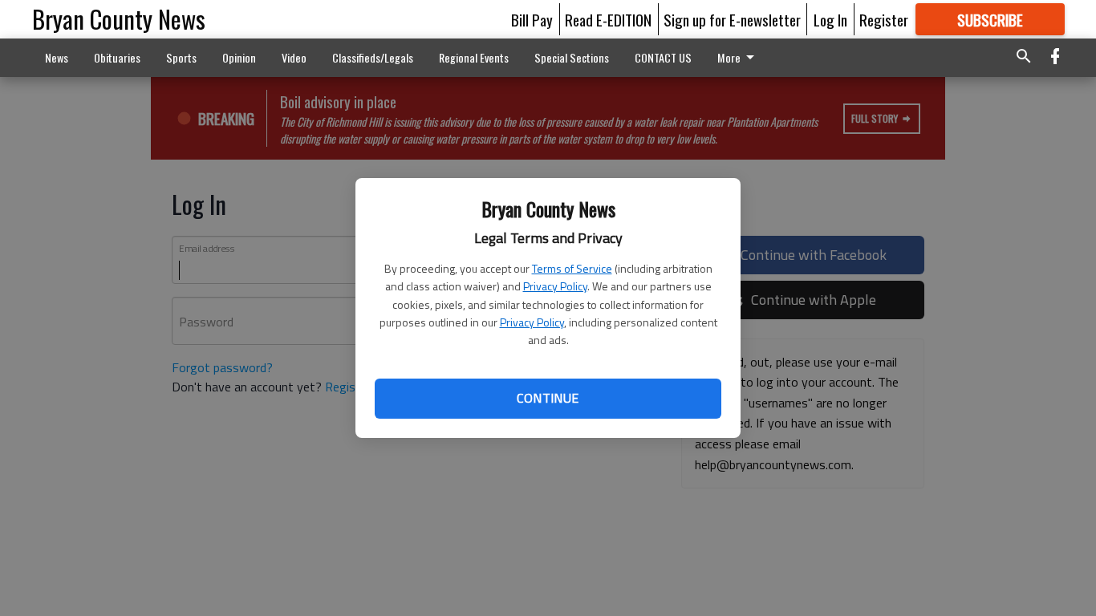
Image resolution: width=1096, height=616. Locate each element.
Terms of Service (572, 268)
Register (883, 19)
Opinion (239, 57)
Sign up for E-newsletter (732, 19)
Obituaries (117, 57)
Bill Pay (532, 19)
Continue (547, 397)
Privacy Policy (555, 286)
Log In (830, 19)
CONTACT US (663, 57)
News (56, 57)
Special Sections (571, 57)
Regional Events (474, 57)
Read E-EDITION (608, 19)
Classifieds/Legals (372, 57)
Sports (181, 57)
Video (294, 57)
